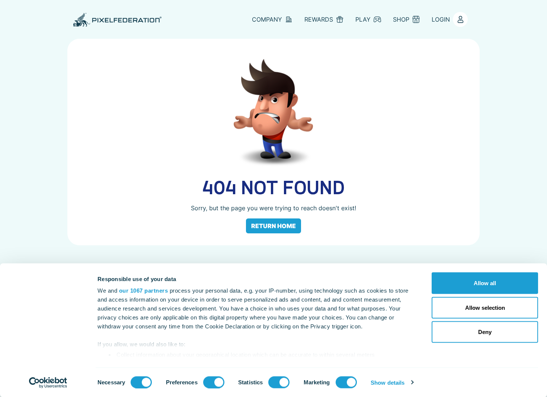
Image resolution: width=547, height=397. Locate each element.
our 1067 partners (143, 290)
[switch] (213, 382)
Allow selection (485, 307)
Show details (387, 382)
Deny (485, 332)
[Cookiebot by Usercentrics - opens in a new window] (48, 382)
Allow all (485, 283)
